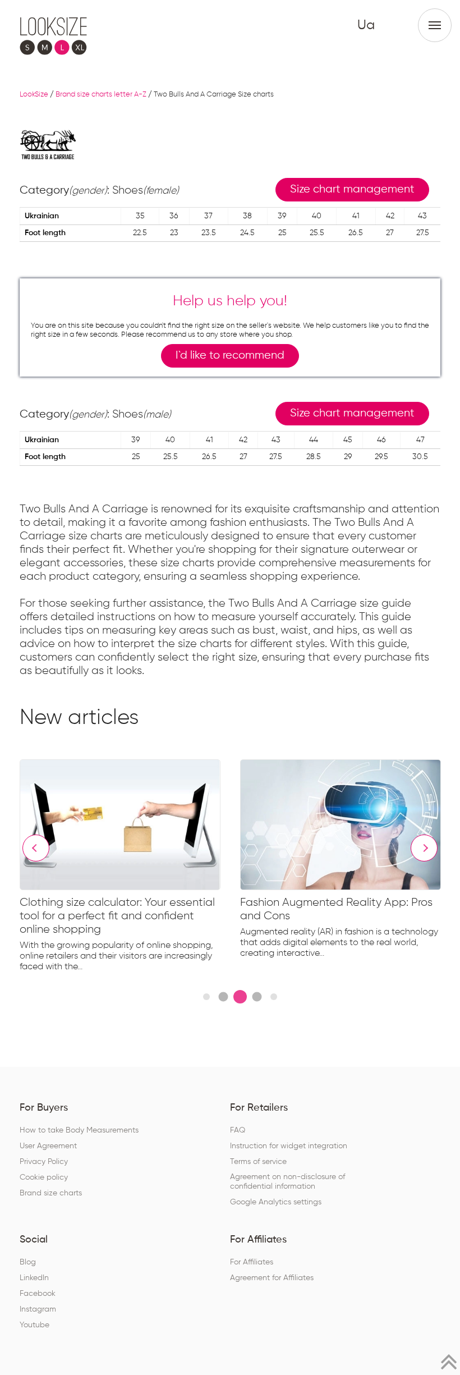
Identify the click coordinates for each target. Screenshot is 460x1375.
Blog (28, 1262)
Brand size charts (51, 1193)
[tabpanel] (130, 868)
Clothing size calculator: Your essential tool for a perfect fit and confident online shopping (117, 916)
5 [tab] (273, 996)
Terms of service (258, 1162)
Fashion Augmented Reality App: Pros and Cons (336, 909)
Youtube (34, 1325)
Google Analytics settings (275, 1202)
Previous (35, 848)
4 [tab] (256, 996)
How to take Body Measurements (79, 1130)
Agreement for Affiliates (272, 1278)
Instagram (38, 1309)
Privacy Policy (44, 1162)
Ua (366, 25)
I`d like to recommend (230, 355)
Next (424, 848)
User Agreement (48, 1146)
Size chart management (352, 189)
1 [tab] (206, 996)
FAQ (237, 1130)
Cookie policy (44, 1177)
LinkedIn (34, 1278)
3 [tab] (240, 996)
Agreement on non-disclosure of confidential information (287, 1181)
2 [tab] (223, 996)
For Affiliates (251, 1262)
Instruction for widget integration (288, 1146)
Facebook (38, 1294)
